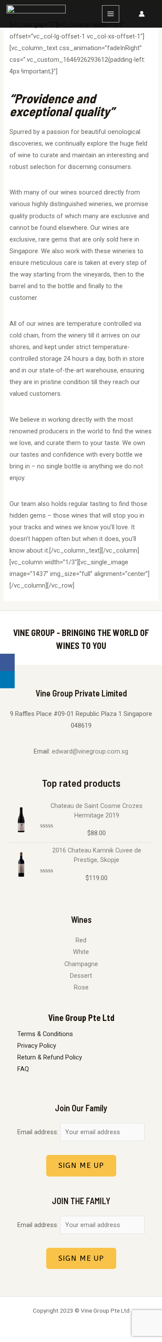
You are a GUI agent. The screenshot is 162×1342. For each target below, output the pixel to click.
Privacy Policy (36, 1045)
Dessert (81, 975)
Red (81, 940)
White (81, 952)
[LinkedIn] (7, 679)
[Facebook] (7, 662)
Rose (81, 987)
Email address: (38, 1132)
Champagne (81, 964)
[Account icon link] (142, 14)
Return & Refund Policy (49, 1057)
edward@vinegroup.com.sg (90, 751)
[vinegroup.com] (36, 14)
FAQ (23, 1069)
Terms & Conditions (45, 1034)
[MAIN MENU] (110, 13)
